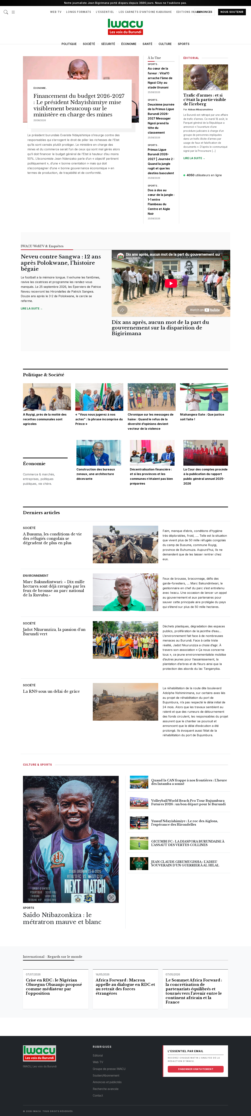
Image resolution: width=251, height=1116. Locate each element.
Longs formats (78, 11)
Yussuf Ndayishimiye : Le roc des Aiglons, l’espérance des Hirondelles (184, 822)
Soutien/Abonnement (106, 1075)
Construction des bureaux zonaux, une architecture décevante (95, 474)
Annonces (204, 11)
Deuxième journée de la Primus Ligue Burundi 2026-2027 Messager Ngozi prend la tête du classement (161, 119)
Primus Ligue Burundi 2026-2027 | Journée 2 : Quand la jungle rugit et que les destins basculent (161, 161)
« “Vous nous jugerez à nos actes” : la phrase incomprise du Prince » (99, 419)
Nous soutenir (231, 11)
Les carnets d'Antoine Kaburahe (145, 11)
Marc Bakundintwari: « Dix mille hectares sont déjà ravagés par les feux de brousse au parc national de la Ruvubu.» (54, 588)
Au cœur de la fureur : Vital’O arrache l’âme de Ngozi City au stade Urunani (160, 78)
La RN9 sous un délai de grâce (51, 691)
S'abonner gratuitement (195, 1069)
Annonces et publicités (107, 1082)
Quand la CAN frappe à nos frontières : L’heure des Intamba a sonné (189, 782)
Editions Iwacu (188, 11)
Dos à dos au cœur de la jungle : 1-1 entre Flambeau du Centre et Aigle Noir (161, 201)
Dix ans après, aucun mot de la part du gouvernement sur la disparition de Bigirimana (160, 327)
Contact (98, 1095)
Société (89, 44)
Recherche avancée (106, 1089)
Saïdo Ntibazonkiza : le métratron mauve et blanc (62, 918)
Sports (183, 44)
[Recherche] (6, 10)
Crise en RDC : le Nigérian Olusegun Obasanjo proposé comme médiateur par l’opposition (54, 987)
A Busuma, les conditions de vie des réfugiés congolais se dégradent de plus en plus (52, 538)
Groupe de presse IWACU (109, 1069)
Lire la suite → (194, 158)
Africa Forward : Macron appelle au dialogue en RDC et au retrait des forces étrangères (125, 987)
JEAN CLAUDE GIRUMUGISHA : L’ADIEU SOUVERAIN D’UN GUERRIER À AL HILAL (185, 863)
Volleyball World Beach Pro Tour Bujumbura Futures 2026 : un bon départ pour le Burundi (188, 802)
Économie (128, 44)
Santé (147, 44)
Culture (165, 44)
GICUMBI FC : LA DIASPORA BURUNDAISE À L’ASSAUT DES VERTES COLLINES (187, 843)
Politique (69, 44)
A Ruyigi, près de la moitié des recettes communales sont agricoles (45, 419)
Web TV (56, 11)
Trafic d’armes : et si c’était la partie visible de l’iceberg (204, 99)
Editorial (98, 1055)
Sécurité (108, 44)
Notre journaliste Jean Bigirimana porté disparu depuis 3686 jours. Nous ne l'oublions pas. (125, 2)
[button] (13, 10)
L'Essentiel (105, 11)
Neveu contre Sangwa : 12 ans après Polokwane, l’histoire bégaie (61, 262)
